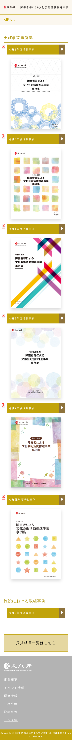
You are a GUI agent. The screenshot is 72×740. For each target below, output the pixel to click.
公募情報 (11, 704)
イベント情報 (14, 687)
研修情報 (11, 695)
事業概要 (11, 679)
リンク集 (11, 720)
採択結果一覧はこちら (36, 643)
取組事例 (11, 712)
